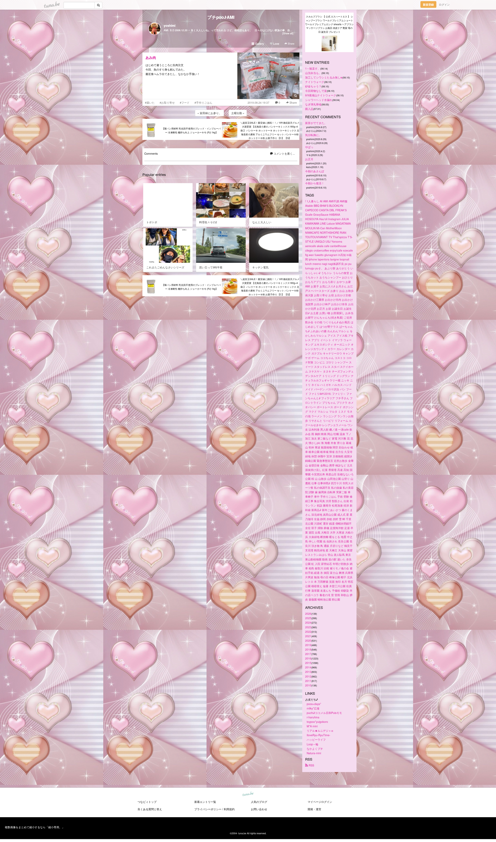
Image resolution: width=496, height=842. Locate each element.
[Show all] (287, 33)
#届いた (150, 102)
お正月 (309, 159)
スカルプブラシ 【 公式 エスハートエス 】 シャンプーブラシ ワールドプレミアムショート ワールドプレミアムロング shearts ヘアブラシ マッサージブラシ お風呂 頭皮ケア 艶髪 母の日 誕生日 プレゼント (329, 24)
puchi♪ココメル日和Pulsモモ (324, 713)
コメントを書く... (284, 153)
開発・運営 (314, 809)
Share (290, 43)
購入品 (309, 109)
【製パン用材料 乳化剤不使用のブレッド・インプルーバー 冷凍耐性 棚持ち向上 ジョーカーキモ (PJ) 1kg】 (191, 130)
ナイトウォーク (314, 82)
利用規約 (229, 809)
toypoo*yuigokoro (317, 722)
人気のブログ (259, 802)
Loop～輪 (312, 744)
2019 (308, 645)
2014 (308, 667)
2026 (308, 613)
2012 (308, 676)
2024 (308, 622)
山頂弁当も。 (313, 73)
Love (275, 44)
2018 (308, 649)
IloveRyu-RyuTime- (318, 735)
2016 (308, 658)
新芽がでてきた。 (316, 123)
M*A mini (312, 726)
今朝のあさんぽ (314, 171)
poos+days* (314, 704)
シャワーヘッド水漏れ (318, 100)
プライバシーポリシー (207, 809)
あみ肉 (151, 57)
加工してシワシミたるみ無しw (323, 77)
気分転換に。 (313, 135)
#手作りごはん (203, 102)
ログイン (444, 4)
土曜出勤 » (237, 113)
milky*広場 (313, 708)
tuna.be (248, 793)
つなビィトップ (147, 802)
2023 (308, 627)
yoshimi (169, 25)
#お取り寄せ (167, 102)
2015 (308, 663)
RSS (311, 765)
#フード (184, 102)
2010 (308, 685)
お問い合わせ (259, 809)
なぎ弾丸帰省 (313, 104)
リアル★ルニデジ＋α (320, 731)
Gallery (259, 44)
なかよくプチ (315, 749)
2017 (308, 654)
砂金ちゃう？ (313, 86)
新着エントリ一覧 (205, 802)
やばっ (309, 147)
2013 (308, 672)
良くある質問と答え (150, 809)
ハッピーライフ (316, 739)
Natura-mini (314, 753)
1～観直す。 (312, 68)
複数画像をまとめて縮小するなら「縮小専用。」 (35, 827)
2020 (308, 640)
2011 (308, 681)
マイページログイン (320, 802)
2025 (308, 618)
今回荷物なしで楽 (316, 91)
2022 (308, 631)
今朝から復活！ (314, 183)
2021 (308, 636)
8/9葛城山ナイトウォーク (320, 95)
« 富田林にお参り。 (209, 113)
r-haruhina (313, 717)
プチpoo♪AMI (220, 17)
